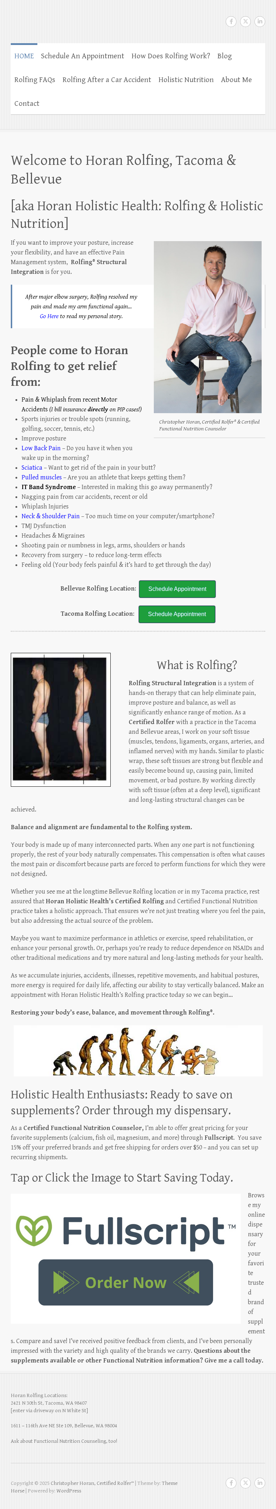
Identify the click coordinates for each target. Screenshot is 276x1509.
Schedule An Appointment (82, 56)
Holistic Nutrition (186, 80)
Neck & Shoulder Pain (51, 516)
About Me (236, 80)
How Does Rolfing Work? (171, 56)
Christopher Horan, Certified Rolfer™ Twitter (245, 21)
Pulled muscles (42, 477)
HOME (24, 56)
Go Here (49, 316)
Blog (224, 56)
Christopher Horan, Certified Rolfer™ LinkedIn (259, 21)
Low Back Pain (41, 448)
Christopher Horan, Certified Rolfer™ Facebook (231, 21)
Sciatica (32, 467)
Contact (27, 103)
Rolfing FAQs (34, 80)
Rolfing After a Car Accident (107, 80)
